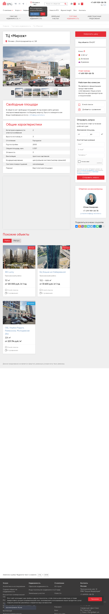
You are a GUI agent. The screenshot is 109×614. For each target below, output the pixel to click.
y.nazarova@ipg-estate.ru (90, 213)
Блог (75, 10)
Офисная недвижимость (12, 17)
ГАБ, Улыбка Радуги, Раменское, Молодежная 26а (17, 331)
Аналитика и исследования (14, 586)
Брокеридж (7, 611)
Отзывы (57, 590)
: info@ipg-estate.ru (37, 115)
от (79, 134)
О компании (7, 10)
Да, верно (34, 14)
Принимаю (95, 599)
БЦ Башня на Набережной (53, 272)
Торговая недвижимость (73, 17)
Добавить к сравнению (91, 109)
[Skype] (88, 226)
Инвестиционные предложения (94, 17)
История (57, 586)
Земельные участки (55, 17)
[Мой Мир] (94, 226)
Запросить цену (91, 34)
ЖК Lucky (9, 272)
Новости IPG (54, 10)
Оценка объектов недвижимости (10, 590)
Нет (43, 14)
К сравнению (12, 293)
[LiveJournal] (100, 226)
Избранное (80, 4)
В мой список (12, 290)
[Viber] (82, 226)
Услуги (17, 10)
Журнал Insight (66, 10)
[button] (5, 66)
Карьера (57, 607)
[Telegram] (91, 226)
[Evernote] (97, 226)
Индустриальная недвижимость (35, 17)
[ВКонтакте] (76, 226)
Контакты (82, 10)
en (105, 5)
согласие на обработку (87, 170)
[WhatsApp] (85, 226)
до (91, 134)
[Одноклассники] (79, 226)
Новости (57, 593)
